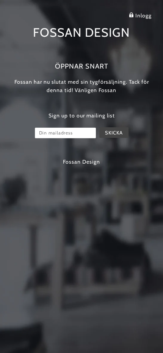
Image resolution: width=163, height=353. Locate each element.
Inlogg (143, 15)
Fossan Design (81, 32)
